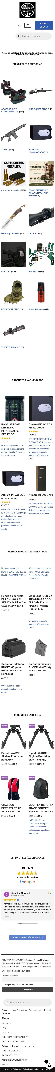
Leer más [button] (8, 916)
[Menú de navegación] (27, 25)
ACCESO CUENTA (44, 25)
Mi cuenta (6, 1023)
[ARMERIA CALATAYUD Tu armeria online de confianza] (27, 10)
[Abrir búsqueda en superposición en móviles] (33, 36)
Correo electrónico (10, 975)
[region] (27, 1049)
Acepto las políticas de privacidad (19, 985)
